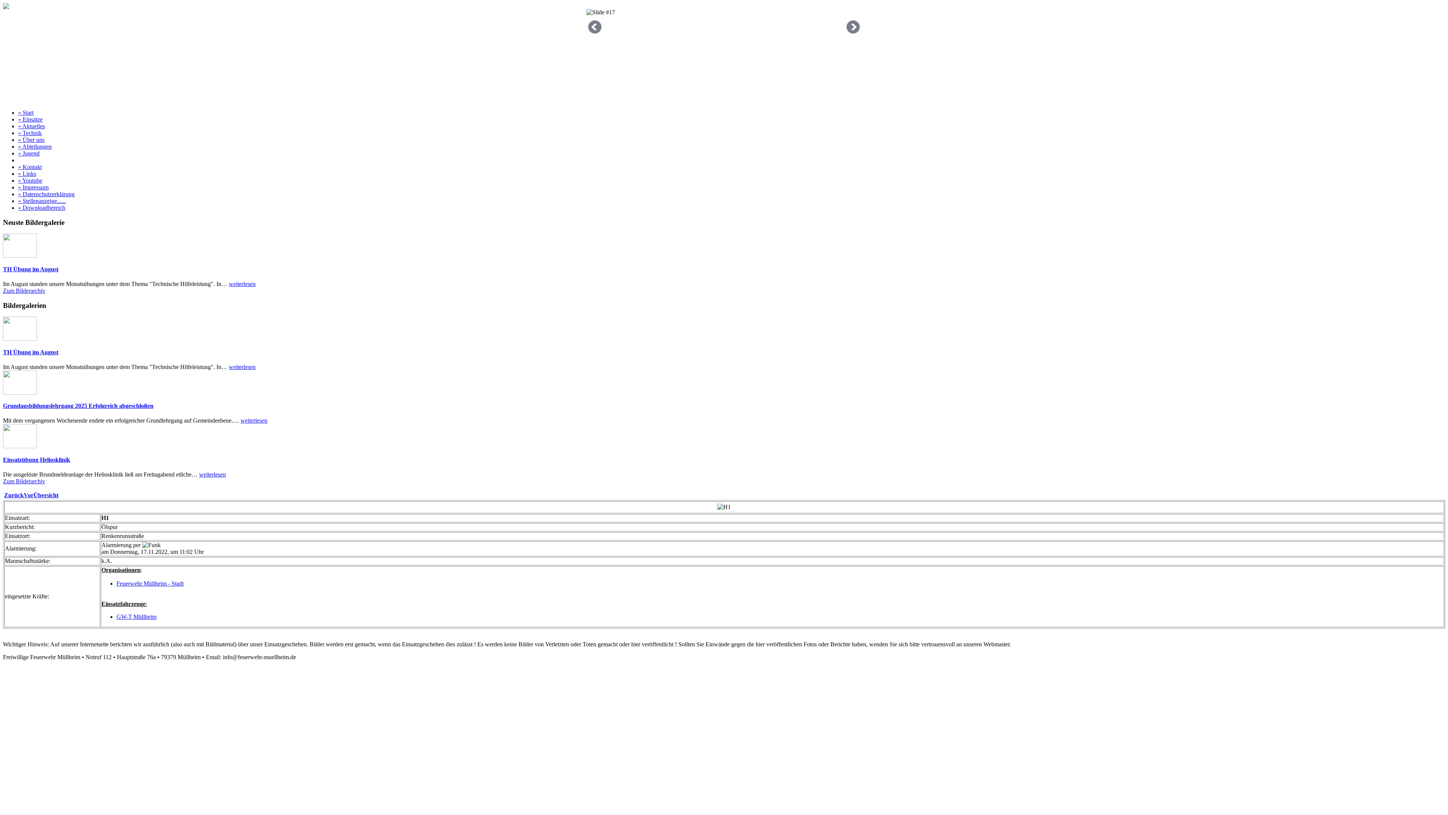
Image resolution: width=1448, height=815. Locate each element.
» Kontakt (30, 167)
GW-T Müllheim (136, 617)
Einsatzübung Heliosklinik (36, 460)
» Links (27, 174)
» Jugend (29, 153)
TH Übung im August (30, 269)
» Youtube (30, 180)
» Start (26, 112)
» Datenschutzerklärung (46, 194)
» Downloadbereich (41, 208)
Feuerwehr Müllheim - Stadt (150, 583)
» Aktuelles (31, 126)
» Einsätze (30, 119)
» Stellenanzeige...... (42, 201)
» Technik (30, 133)
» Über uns (31, 140)
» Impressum (33, 187)
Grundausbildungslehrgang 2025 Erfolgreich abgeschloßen (78, 406)
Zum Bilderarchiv (24, 291)
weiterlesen (242, 284)
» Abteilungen (35, 146)
